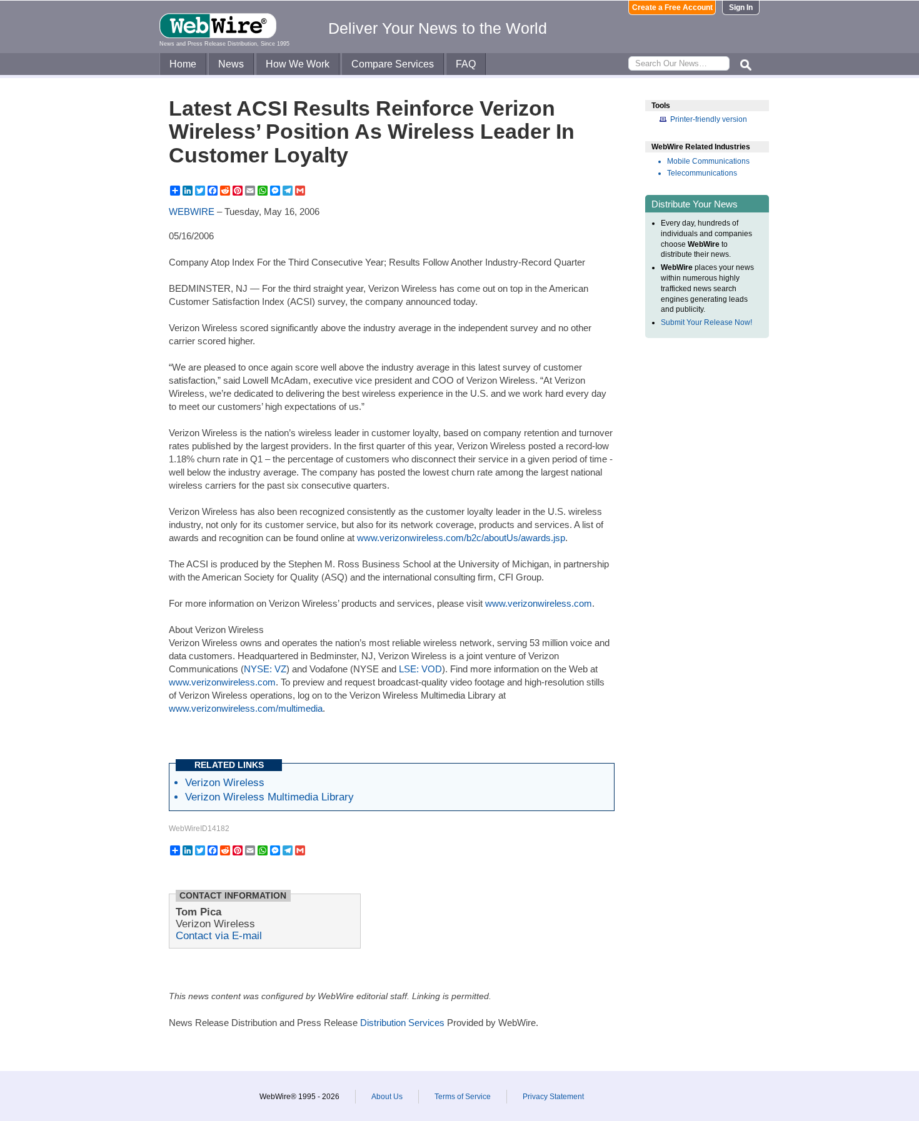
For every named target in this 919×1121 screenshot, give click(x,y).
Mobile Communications (708, 161)
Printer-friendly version (708, 119)
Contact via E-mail (219, 935)
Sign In (741, 7)
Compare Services (392, 64)
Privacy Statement (553, 1096)
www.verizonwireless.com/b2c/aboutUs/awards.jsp (461, 537)
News (231, 64)
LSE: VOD (420, 669)
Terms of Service (462, 1096)
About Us (387, 1096)
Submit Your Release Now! (706, 322)
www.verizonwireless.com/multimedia (246, 708)
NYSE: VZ (265, 669)
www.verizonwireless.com (538, 603)
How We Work (297, 64)
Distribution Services (402, 1022)
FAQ (466, 64)
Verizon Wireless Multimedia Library (269, 796)
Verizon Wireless (224, 782)
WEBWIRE (191, 211)
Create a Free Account (672, 7)
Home (182, 64)
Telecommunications (702, 173)
